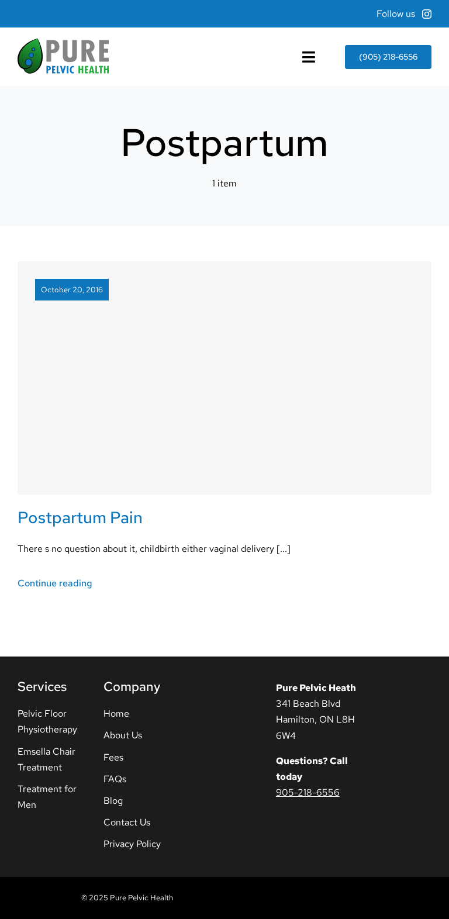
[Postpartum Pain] (224, 377)
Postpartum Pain (80, 517)
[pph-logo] (63, 43)
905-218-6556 (308, 792)
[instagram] (426, 14)
